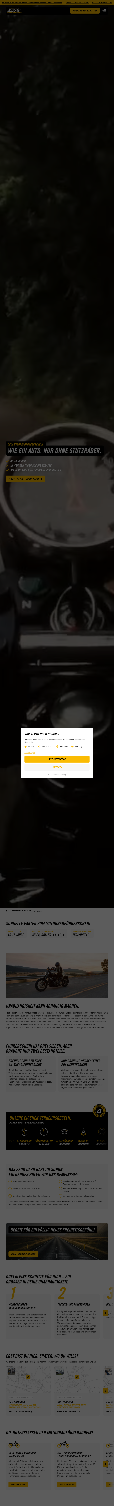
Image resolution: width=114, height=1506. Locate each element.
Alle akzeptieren (57, 759)
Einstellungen (29, 752)
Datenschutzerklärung (57, 774)
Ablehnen (57, 767)
